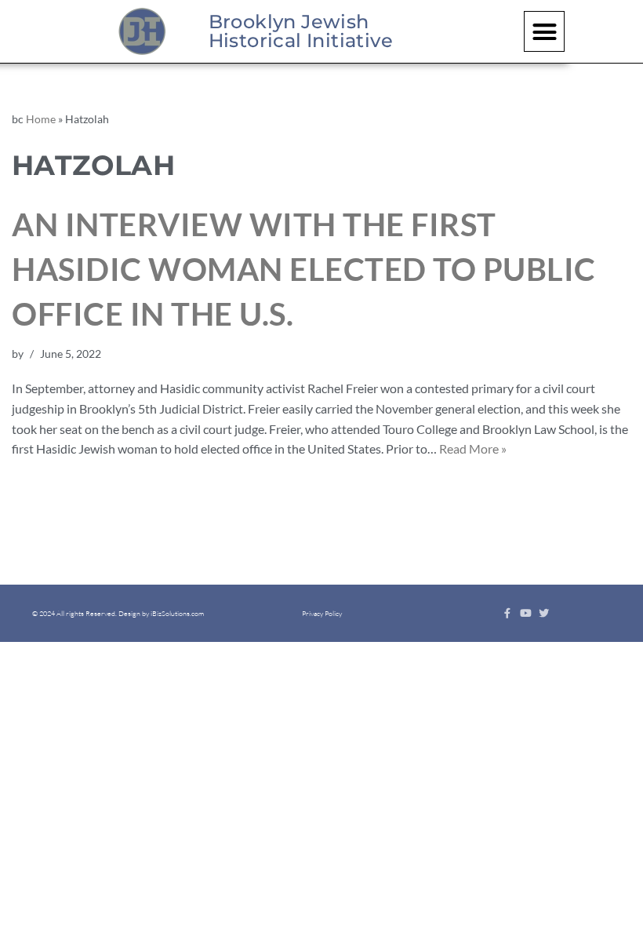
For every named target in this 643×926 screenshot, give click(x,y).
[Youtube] (526, 613)
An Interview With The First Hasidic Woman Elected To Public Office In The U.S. (304, 269)
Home (41, 119)
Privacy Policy (322, 613)
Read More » (473, 448)
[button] (544, 31)
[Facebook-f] (508, 613)
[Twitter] (544, 613)
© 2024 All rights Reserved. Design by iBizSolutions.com (118, 613)
